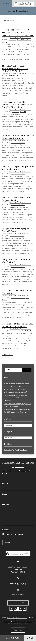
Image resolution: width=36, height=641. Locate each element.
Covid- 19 (20, 40)
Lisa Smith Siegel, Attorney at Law (20, 38)
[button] (6, 3)
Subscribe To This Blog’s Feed (15, 450)
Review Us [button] (18, 630)
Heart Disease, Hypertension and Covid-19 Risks (17, 292)
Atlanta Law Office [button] (18, 603)
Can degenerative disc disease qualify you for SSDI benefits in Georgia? (16, 398)
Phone (4, 494)
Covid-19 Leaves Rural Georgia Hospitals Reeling (16, 199)
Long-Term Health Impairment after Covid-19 (16, 261)
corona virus (12, 40)
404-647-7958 (18, 583)
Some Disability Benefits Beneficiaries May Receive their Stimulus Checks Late (17, 105)
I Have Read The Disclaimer (15, 534)
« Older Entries (7, 355)
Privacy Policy (21, 622)
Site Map (14, 622)
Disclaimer (6, 530)
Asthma (13, 331)
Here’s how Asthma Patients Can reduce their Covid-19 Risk (17, 325)
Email (5, 484)
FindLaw (26, 624)
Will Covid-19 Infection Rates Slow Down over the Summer (18, 137)
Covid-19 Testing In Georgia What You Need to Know (18, 168)
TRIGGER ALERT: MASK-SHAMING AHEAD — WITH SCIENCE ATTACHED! (15, 68)
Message (5, 504)
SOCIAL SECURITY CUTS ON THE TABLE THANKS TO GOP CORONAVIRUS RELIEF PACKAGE (18, 33)
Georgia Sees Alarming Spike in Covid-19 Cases (17, 230)
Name (4, 473)
